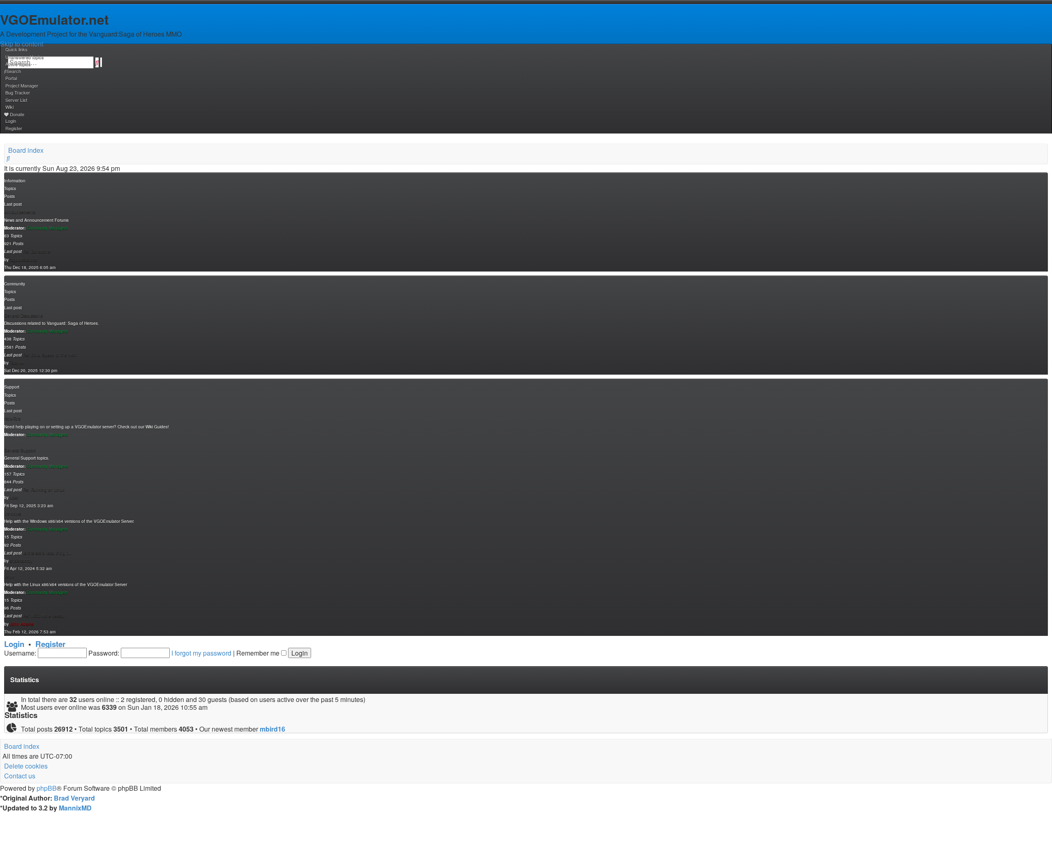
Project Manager (21, 85)
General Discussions (23, 315)
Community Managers (47, 228)
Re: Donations (36, 251)
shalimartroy (21, 561)
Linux (9, 576)
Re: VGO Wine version (44, 616)
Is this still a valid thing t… (47, 553)
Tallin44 (17, 363)
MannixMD (75, 808)
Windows (12, 513)
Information (14, 181)
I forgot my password (201, 653)
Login (14, 643)
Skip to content (21, 43)
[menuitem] (24, 56)
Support (11, 387)
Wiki (9, 107)
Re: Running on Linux (44, 490)
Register (50, 643)
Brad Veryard (74, 798)
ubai (14, 497)
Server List (16, 100)
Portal (11, 78)
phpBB (47, 788)
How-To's (12, 418)
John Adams (22, 624)
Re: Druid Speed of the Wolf (49, 355)
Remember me (258, 653)
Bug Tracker (17, 92)
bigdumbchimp (23, 259)
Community (14, 284)
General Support (20, 450)
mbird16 (272, 729)
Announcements (19, 212)
